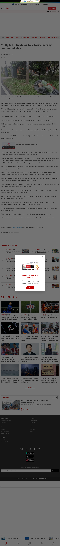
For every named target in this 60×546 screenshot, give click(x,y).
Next (30, 287)
